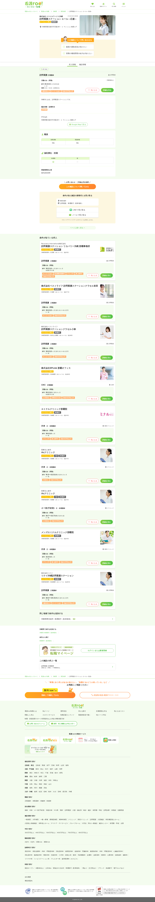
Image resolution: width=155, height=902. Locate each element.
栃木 (56, 773)
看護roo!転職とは (31, 711)
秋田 (57, 765)
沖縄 (70, 791)
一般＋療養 (44, 819)
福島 (67, 765)
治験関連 (121, 810)
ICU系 (56, 810)
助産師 (49, 801)
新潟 (37, 769)
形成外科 (54, 855)
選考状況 (64, 711)
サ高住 (84, 823)
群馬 (61, 773)
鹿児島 (65, 791)
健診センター (103, 823)
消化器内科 (60, 851)
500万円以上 (50, 832)
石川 (46, 769)
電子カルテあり (119, 868)
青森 (43, 765)
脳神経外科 (38, 855)
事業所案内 (28, 881)
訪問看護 (68, 810)
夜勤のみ (47, 842)
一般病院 (28, 819)
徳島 (31, 788)
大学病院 (36, 819)
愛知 (31, 776)
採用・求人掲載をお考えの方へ (64, 723)
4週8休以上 (40, 868)
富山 (41, 769)
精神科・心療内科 (107, 855)
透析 (61, 810)
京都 (35, 780)
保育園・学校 (97, 810)
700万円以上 (72, 832)
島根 (45, 784)
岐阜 (35, 776)
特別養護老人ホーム (112, 819)
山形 (62, 765)
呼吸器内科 (50, 851)
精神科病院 (63, 819)
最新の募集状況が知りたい (76, 47)
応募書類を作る (101, 711)
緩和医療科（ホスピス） (70, 859)
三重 (45, 776)
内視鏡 (113, 810)
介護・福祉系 (77, 810)
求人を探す (82, 711)
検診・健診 (87, 810)
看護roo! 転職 (45, 11)
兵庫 (40, 780)
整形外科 (46, 855)
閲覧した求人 (29, 715)
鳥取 (40, 784)
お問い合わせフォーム (37, 723)
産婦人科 (68, 855)
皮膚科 (89, 855)
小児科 (61, 855)
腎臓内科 (85, 851)
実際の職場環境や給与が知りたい (79, 53)
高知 (45, 788)
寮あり (85, 868)
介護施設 (101, 819)
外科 (101, 851)
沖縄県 (55, 11)
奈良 (50, 780)
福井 (51, 769)
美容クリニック (83, 819)
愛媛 (40, 788)
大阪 (31, 780)
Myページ (46, 711)
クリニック (72, 819)
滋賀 (45, 780)
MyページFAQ (101, 715)
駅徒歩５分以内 (58, 868)
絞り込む (45, 69)
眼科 (74, 855)
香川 (35, 788)
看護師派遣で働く (84, 715)
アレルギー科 (55, 859)
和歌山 (55, 780)
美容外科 (28, 851)
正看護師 (28, 801)
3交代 (32, 842)
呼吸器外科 (108, 851)
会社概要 (28, 877)
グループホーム (75, 823)
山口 (50, 784)
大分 (54, 791)
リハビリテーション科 (41, 859)
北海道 (38, 765)
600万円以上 (61, 832)
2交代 (27, 842)
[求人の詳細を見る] (77, 260)
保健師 (42, 801)
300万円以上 (29, 832)
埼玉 (42, 773)
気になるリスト (119, 711)
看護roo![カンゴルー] (31, 11)
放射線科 (118, 855)
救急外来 (49, 810)
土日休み (48, 868)
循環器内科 (69, 851)
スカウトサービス (49, 715)
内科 (43, 851)
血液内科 (78, 851)
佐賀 (40, 791)
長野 (60, 769)
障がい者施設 (92, 823)
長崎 (45, 791)
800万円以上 (83, 832)
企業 (122, 823)
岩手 (48, 765)
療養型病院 (53, 819)
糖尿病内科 (94, 851)
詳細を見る (107, 90)
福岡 (35, 791)
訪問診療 (107, 810)
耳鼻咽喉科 (81, 855)
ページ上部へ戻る (76, 228)
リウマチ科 (28, 859)
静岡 (40, 776)
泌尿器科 (96, 855)
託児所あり (92, 868)
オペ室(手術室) (39, 810)
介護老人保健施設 (31, 823)
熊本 (49, 791)
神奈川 (36, 773)
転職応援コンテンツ (67, 715)
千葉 (46, 773)
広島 (31, 784)
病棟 (26, 810)
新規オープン (29, 868)
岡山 (35, 784)
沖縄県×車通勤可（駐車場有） (49, 632)
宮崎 (59, 791)
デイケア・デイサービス (59, 823)
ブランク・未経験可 (105, 868)
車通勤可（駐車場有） (46, 641)
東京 (31, 773)
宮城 (52, 765)
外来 (31, 810)
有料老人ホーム (44, 823)
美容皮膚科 (36, 851)
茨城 (51, 773)
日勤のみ (39, 842)
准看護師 (36, 801)
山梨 (56, 769)
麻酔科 (125, 855)
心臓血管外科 (118, 851)
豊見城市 (63, 11)
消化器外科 (28, 855)
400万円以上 (40, 832)
